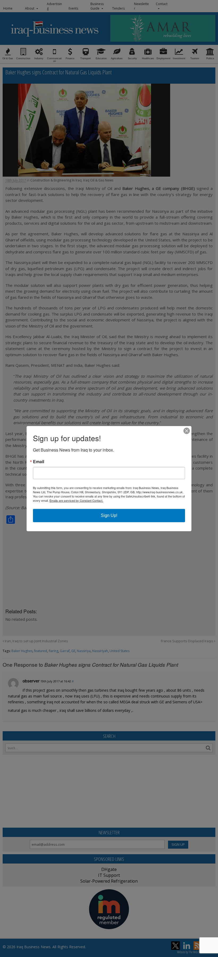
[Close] (186, 431)
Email (38, 462)
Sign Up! (109, 515)
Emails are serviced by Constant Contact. (76, 500)
